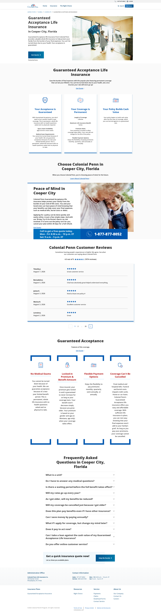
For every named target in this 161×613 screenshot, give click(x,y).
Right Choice (78, 594)
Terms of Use (78, 608)
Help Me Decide (104, 558)
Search (120, 5)
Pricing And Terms (33, 60)
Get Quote (129, 6)
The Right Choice (66, 6)
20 (85, 326)
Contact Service (99, 601)
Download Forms (100, 599)
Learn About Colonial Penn (79, 179)
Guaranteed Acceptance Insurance (39, 594)
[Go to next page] (90, 326)
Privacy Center (89, 608)
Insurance (53, 6)
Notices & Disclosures (104, 608)
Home (45, 6)
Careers (116, 599)
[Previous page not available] (70, 326)
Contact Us (117, 596)
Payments (97, 594)
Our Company (118, 594)
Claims (96, 596)
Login (131, 1)
